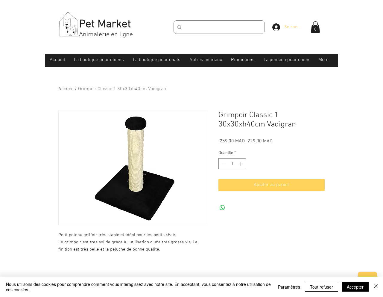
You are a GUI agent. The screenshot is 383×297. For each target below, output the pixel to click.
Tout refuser (321, 287)
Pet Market (105, 24)
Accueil (66, 89)
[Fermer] (375, 286)
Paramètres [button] (289, 287)
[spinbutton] (232, 164)
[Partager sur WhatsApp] (222, 207)
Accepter (355, 287)
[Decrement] (223, 164)
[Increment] (241, 164)
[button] (315, 27)
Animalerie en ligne (106, 35)
